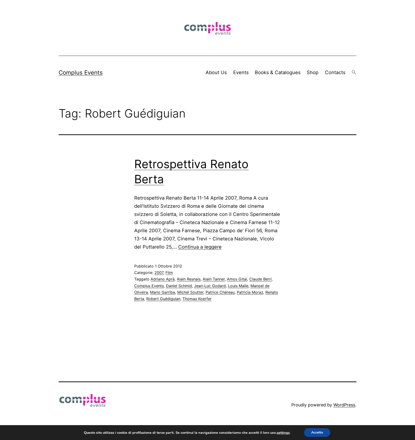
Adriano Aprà (163, 279)
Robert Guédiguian (163, 298)
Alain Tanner (214, 279)
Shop (312, 72)
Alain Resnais (189, 279)
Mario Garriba (162, 292)
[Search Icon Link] (354, 72)
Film (169, 272)
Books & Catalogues (277, 72)
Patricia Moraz (250, 292)
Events (241, 72)
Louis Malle (238, 285)
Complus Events (81, 72)
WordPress (344, 404)
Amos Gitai (237, 279)
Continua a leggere (200, 247)
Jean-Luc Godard (210, 285)
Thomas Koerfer (197, 298)
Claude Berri (260, 279)
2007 (158, 272)
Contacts (335, 72)
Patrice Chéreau (220, 292)
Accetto (317, 432)
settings (283, 432)
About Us (216, 72)
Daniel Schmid (179, 285)
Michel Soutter (190, 292)
